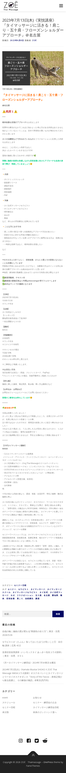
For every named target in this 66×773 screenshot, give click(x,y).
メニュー (61, 5)
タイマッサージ (38, 589)
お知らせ (37, 697)
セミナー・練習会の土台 (45, 702)
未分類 (5, 712)
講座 (37, 598)
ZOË (34, 40)
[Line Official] (45, 740)
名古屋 (47, 595)
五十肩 (38, 595)
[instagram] (21, 740)
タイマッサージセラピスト (25, 592)
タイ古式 (44, 592)
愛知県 (55, 595)
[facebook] (29, 740)
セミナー (12, 589)
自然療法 (29, 598)
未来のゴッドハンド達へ (45, 712)
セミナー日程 (20, 585)
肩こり (20, 598)
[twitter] (37, 740)
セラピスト (23, 589)
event (5, 697)
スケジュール (8, 702)
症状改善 (10, 598)
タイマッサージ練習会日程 (46, 707)
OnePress (48, 762)
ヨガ (13, 595)
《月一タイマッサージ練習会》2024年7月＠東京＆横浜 (29, 662)
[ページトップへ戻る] (33, 755)
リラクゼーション (25, 595)
